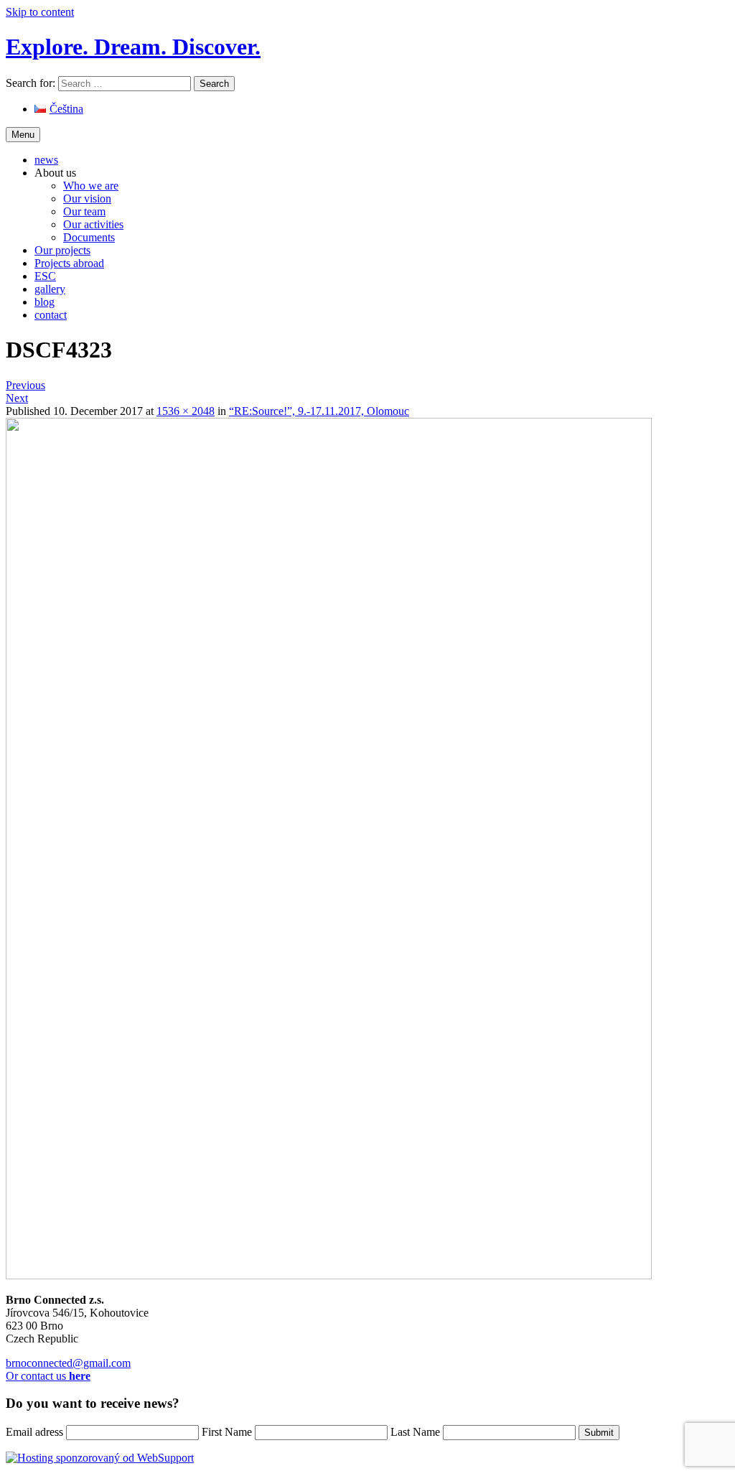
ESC (45, 276)
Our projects (62, 250)
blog (44, 302)
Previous (25, 385)
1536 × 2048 (185, 411)
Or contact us (48, 1376)
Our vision (87, 198)
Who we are (90, 185)
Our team (84, 211)
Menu (22, 134)
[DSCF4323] (329, 1275)
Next (17, 398)
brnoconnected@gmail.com (68, 1363)
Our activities (93, 224)
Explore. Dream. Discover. (133, 47)
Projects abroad (69, 263)
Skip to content (40, 12)
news (46, 160)
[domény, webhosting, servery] (100, 1458)
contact (50, 315)
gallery (49, 289)
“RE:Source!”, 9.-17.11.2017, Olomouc (319, 411)
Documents (89, 237)
